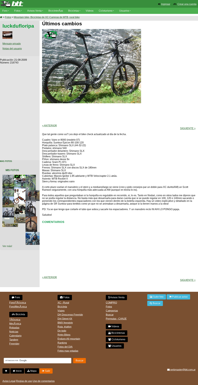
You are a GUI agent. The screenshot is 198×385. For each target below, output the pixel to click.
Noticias (13, 331)
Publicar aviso (179, 296)
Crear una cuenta (186, 4)
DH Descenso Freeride (70, 314)
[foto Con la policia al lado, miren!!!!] (10, 219)
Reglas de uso (24, 381)
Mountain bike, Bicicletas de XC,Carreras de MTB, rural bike (47, 17)
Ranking (62, 342)
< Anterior (49, 125)
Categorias (112, 310)
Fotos (17, 10)
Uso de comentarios (44, 381)
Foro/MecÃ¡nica (18, 306)
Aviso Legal (8, 381)
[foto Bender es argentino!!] (34, 233)
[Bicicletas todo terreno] (33, 4)
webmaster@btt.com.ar (183, 369)
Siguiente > (188, 128)
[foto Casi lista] (10, 187)
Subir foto (158, 296)
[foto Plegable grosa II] (10, 198)
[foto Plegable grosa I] (21, 189)
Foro (4, 10)
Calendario (15, 335)
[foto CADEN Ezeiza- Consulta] (22, 179)
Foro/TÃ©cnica (17, 302)
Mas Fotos (6, 161)
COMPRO (111, 302)
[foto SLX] (22, 205)
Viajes (61, 310)
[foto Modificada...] (10, 208)
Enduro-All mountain (69, 338)
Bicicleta (20, 314)
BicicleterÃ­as (55, 10)
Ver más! (7, 246)
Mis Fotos (12, 170)
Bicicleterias (118, 333)
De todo (62, 330)
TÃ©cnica (14, 319)
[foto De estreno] (32, 217)
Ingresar (165, 4)
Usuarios (124, 10)
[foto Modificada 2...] (31, 202)
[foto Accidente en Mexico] (22, 215)
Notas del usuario (12, 48)
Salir (47, 371)
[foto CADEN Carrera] (22, 176)
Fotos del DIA (65, 346)
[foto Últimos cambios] (10, 176)
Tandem (13, 339)
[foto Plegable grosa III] (34, 191)
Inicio (18, 371)
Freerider (14, 343)
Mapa (33, 371)
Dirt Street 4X (65, 318)
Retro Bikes (64, 334)
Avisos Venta (34, 10)
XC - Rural (63, 302)
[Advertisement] (20, 110)
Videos (89, 10)
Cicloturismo (105, 10)
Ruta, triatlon (64, 326)
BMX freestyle (65, 322)
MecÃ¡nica (15, 323)
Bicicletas (74, 10)
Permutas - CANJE (116, 318)
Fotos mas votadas (68, 350)
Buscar (110, 314)
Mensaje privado (11, 43)
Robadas (14, 327)
